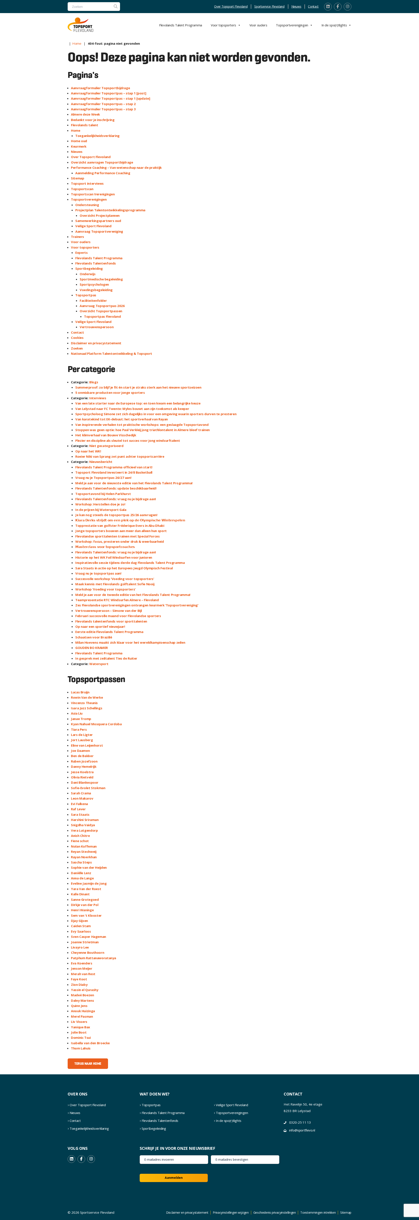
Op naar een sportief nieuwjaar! (100, 626)
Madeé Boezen (82, 995)
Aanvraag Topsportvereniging (99, 231)
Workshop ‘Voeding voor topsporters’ (105, 589)
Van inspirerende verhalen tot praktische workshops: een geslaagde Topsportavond (141, 424)
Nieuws (296, 6)
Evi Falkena (79, 804)
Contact (313, 6)
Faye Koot (79, 979)
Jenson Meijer (81, 968)
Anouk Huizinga (83, 1011)
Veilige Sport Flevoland (93, 226)
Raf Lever (78, 809)
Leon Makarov (82, 798)
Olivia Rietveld (82, 777)
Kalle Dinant (80, 894)
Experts (81, 252)
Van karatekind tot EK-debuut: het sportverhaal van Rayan (121, 419)
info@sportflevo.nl (302, 1130)
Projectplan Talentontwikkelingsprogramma (110, 210)
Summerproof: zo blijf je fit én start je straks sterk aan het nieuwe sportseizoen (138, 387)
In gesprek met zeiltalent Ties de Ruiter (106, 658)
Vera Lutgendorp (84, 830)
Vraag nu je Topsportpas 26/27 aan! (103, 477)
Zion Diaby (79, 984)
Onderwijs (88, 274)
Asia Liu (76, 713)
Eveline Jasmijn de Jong (88, 883)
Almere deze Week (85, 114)
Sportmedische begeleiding (101, 279)
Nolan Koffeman (84, 846)
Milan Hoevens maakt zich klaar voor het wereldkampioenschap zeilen (130, 642)
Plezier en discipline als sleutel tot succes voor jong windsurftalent (127, 440)
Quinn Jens (79, 1005)
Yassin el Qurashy (84, 990)
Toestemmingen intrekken (318, 1213)
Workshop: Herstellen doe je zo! (100, 504)
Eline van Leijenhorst (87, 745)
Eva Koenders (81, 963)
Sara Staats (80, 814)
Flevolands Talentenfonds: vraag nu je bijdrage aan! (115, 499)
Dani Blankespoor (84, 782)
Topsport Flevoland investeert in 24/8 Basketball (113, 472)
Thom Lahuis (81, 1048)
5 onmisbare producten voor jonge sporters (110, 392)
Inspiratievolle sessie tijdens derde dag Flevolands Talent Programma (130, 562)
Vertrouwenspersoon (96, 327)
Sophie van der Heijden (89, 867)
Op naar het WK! (88, 451)
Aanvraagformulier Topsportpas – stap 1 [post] (108, 93)
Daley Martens (82, 1000)
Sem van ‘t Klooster (86, 915)
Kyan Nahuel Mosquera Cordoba (96, 724)
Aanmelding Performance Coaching (102, 173)
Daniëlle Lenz (81, 873)
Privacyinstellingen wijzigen (231, 1213)
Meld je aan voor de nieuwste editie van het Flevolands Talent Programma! (133, 483)
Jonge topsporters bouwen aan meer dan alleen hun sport (121, 531)
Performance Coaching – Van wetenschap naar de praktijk (116, 167)
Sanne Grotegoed (85, 899)
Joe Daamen (80, 750)
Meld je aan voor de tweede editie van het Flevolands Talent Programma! (132, 594)
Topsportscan (82, 189)
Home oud (79, 141)
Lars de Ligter (82, 734)
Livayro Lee (80, 947)
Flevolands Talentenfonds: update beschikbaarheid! (115, 488)
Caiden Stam (81, 926)
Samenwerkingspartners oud (98, 220)
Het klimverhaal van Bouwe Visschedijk (105, 435)
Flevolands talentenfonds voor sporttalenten (111, 621)
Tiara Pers (79, 729)
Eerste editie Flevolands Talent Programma (109, 632)
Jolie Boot (78, 1032)
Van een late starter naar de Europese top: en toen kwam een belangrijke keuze (137, 403)
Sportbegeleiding (89, 268)
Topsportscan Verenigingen (93, 194)
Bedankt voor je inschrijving (93, 120)
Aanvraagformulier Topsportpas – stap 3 (103, 109)
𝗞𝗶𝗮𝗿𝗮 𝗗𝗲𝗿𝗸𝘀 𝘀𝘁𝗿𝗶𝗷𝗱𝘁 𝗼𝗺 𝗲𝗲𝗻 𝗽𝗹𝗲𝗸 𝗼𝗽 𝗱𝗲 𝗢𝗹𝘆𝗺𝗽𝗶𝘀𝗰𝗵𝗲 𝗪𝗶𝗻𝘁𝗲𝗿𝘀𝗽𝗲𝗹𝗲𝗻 (130, 520)
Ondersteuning (87, 205)
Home (76, 43)
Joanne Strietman (85, 942)
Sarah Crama (81, 793)
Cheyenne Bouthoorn (87, 952)
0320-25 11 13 (300, 1122)
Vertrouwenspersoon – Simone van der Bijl (108, 610)
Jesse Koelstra (82, 772)
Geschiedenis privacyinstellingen (274, 1213)
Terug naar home (87, 1063)
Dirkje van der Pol (84, 905)
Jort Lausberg (82, 740)
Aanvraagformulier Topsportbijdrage (100, 88)
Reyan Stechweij (83, 851)
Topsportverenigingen (292, 25)
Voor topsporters (223, 25)
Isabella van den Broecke (90, 1043)
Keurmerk (78, 146)
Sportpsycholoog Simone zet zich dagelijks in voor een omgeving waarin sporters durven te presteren (155, 414)
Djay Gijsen (79, 920)
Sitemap (77, 178)
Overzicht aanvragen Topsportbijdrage (102, 162)
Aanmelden (174, 1178)
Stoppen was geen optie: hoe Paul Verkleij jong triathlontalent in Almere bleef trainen (142, 430)
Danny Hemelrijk (83, 766)
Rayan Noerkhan (84, 857)
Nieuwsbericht (100, 461)
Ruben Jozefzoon (84, 761)
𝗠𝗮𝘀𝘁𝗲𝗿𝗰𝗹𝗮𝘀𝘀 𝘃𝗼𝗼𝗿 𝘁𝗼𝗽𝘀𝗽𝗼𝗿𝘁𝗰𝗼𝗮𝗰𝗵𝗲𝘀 (105, 546)
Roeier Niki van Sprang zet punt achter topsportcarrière (119, 456)
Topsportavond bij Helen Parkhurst (103, 493)
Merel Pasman (82, 1016)
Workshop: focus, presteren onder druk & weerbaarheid (119, 541)
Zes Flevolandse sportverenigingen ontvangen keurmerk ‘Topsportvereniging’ (136, 605)
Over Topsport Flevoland (230, 6)
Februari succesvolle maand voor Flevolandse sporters (118, 616)
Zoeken (77, 348)
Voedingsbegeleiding (96, 290)
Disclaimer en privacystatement (96, 343)
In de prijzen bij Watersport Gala (100, 509)
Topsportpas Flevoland (102, 316)
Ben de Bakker (82, 756)
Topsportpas (85, 295)
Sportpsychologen (94, 284)
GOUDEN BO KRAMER (91, 647)
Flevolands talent (84, 125)
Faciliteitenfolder (93, 300)
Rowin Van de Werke (87, 697)
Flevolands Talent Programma (180, 25)
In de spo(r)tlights (334, 25)
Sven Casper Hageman (88, 936)
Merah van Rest (83, 974)
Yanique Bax (80, 1027)
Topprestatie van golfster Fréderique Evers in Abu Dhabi (119, 525)
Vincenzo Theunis (84, 703)
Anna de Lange (82, 878)
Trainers (77, 236)
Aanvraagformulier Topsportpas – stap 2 (103, 104)
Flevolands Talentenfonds (95, 263)
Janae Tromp (81, 719)
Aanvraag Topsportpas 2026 (102, 306)
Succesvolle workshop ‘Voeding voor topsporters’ (114, 579)
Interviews (97, 398)
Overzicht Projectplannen (100, 215)
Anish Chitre (80, 835)
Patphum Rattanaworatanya (93, 958)
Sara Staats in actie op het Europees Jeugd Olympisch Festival (124, 568)
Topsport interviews (87, 183)
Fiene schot (80, 841)
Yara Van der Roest (86, 889)
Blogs (93, 382)
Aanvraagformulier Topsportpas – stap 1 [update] (110, 98)
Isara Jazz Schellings (86, 708)
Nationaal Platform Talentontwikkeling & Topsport (111, 353)
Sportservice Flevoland (269, 6)
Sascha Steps (81, 862)
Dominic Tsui (81, 1037)
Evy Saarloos (81, 931)
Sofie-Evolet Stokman (88, 788)
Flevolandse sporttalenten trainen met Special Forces (117, 536)
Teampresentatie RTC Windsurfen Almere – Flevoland (117, 600)
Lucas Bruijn (80, 692)
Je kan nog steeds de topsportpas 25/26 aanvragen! (116, 515)
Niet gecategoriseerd (106, 446)
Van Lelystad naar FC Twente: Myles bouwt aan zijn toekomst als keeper (132, 408)
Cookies (77, 337)
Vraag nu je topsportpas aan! (98, 573)
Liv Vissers (79, 1021)
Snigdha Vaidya (83, 825)
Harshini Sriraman (85, 819)
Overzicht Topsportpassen (101, 311)
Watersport (98, 664)
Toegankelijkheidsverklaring (97, 135)
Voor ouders (258, 25)
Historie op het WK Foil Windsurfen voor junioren (113, 557)
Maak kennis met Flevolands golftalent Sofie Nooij (115, 584)
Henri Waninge (82, 910)
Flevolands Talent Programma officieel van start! (113, 467)
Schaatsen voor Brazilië (93, 637)
